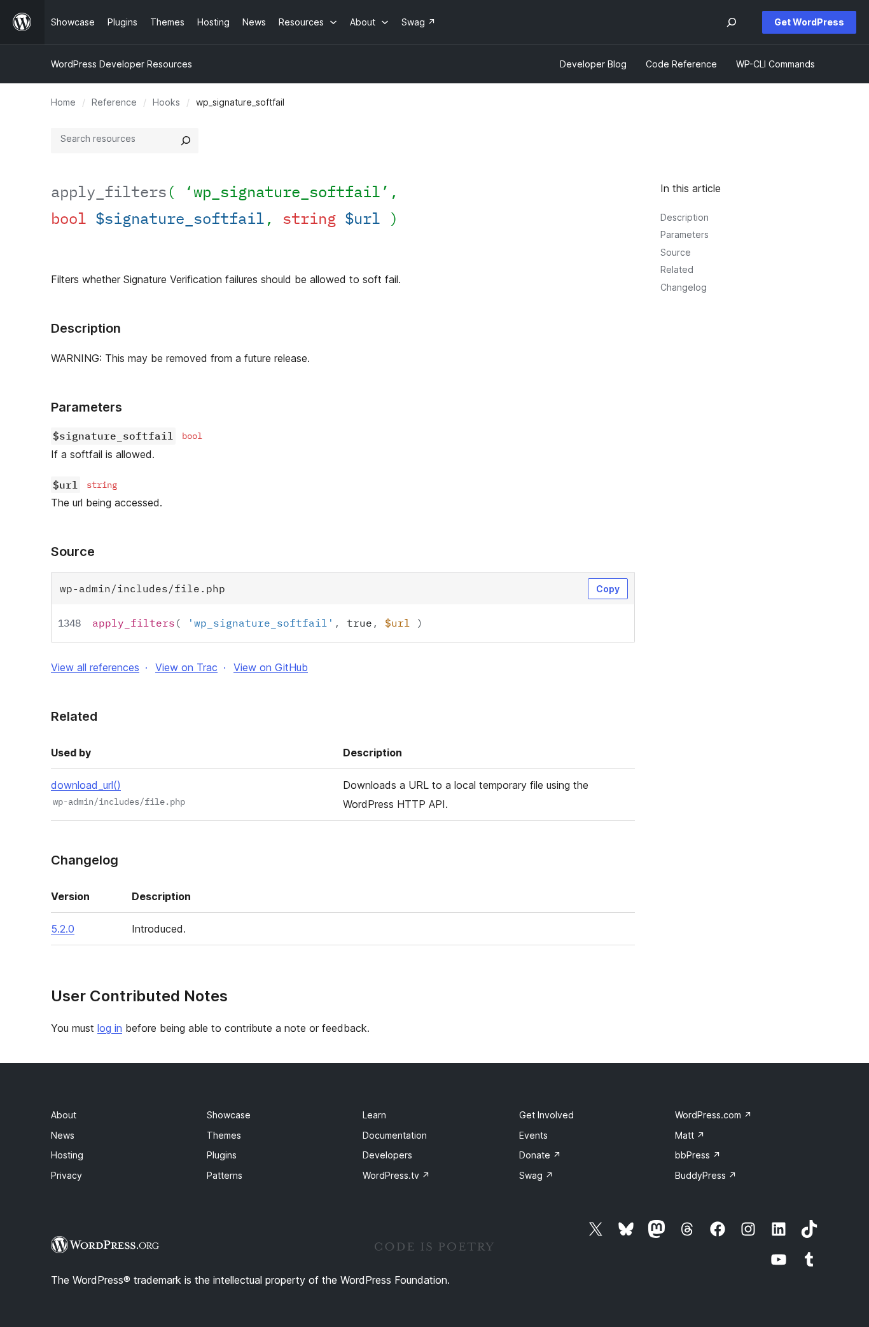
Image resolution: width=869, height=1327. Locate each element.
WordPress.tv (396, 1175)
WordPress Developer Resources (121, 64)
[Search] (185, 140)
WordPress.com (713, 1114)
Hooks (166, 102)
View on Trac (186, 667)
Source (675, 252)
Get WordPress (809, 22)
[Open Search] (731, 22)
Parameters (684, 234)
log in (109, 1028)
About (63, 1114)
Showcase (229, 1114)
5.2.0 (62, 928)
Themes (224, 1135)
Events (533, 1135)
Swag (536, 1175)
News (62, 1135)
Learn (374, 1114)
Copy (608, 588)
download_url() (86, 785)
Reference (114, 102)
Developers (387, 1155)
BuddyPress (706, 1175)
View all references (95, 667)
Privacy (66, 1175)
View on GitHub (270, 667)
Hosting (67, 1155)
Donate (540, 1155)
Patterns (224, 1175)
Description (684, 217)
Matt (690, 1135)
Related (676, 269)
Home (63, 102)
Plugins (222, 1155)
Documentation (395, 1135)
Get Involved (546, 1114)
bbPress (698, 1155)
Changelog (683, 287)
